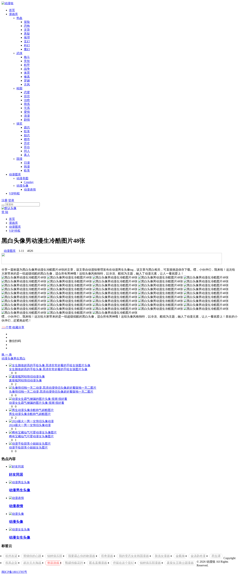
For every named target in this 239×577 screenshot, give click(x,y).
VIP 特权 (14, 230)
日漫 (27, 162)
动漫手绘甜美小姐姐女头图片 (28, 447)
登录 (11, 200)
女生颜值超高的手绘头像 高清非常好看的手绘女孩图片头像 (48, 369)
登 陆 (4, 212)
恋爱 (27, 92)
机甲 (27, 64)
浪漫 (27, 115)
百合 (27, 147)
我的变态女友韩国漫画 (134, 555)
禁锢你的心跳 (32, 555)
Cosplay (29, 182)
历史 (27, 143)
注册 (4, 200)
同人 (27, 151)
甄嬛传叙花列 (74, 562)
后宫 (27, 96)
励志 (27, 135)
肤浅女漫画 (162, 555)
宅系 (27, 108)
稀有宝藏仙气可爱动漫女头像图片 (31, 436)
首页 (12, 10)
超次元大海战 (32, 562)
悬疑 (27, 33)
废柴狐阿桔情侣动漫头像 (25, 380)
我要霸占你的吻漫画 (81, 555)
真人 (27, 154)
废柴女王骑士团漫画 (180, 562)
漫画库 (13, 14)
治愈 (27, 100)
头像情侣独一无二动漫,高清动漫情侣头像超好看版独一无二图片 (51, 391)
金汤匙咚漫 (198, 555)
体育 (27, 72)
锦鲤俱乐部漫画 (150, 562)
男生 (16, 358)
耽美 (27, 131)
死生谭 (216, 555)
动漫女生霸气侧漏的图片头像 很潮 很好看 (36, 402)
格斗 (27, 57)
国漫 (19, 158)
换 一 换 (6, 354)
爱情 (27, 111)
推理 (27, 37)
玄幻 (27, 41)
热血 (19, 18)
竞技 (27, 61)
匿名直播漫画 (98, 562)
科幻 (27, 45)
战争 (27, 68)
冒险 (27, 21)
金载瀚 (180, 555)
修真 (27, 76)
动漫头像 (22, 185)
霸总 (27, 127)
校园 (19, 88)
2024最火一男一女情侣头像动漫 (30, 425)
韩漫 (27, 166)
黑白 (22, 358)
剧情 (27, 119)
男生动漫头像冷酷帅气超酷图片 (30, 414)
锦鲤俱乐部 (54, 555)
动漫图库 (15, 174)
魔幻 (27, 49)
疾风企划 (11, 562)
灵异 (27, 29)
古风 (27, 84)
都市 (27, 139)
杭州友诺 (11, 555)
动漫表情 (30, 189)
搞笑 (19, 123)
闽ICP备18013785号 (14, 571)
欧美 (27, 170)
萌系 (27, 104)
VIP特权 (14, 193)
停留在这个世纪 (123, 562)
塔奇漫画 (107, 555)
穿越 (27, 80)
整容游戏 (53, 562)
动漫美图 (22, 178)
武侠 (19, 53)
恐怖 (27, 25)
